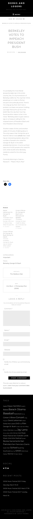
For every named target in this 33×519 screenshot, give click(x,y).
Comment (8, 309)
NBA (15, 436)
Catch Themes (23, 513)
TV (14, 454)
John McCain (14, 433)
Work (16, 454)
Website (7, 350)
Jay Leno (22, 429)
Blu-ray (23, 414)
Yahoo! (20, 454)
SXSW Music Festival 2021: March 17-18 (16, 488)
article (20, 135)
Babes (5, 410)
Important (19, 19)
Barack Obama (17, 409)
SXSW (18, 451)
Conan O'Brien (9, 417)
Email (6, 340)
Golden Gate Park (20, 426)
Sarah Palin (6, 448)
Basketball (17, 414)
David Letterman (15, 420)
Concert (20, 417)
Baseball (8, 413)
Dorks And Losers (9, 423)
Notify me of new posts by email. (15, 372)
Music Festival (8, 436)
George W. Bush (15, 263)
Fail (21, 423)
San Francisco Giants (20, 444)
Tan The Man (22, 52)
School (13, 447)
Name (7, 330)
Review (6, 441)
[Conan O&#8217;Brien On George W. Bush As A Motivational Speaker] (22, 219)
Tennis (10, 454)
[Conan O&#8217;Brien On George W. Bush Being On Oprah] (9, 240)
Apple (5, 406)
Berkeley (6, 263)
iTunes (15, 430)
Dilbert (24, 420)
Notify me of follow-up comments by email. (17, 363)
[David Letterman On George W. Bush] (9, 218)
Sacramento (15, 441)
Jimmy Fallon (6, 433)
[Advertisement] (16, 72)
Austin (23, 406)
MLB (19, 433)
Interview (10, 430)
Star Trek (13, 451)
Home (11, 19)
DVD (18, 424)
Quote (24, 438)
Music (23, 433)
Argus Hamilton (14, 406)
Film (24, 423)
